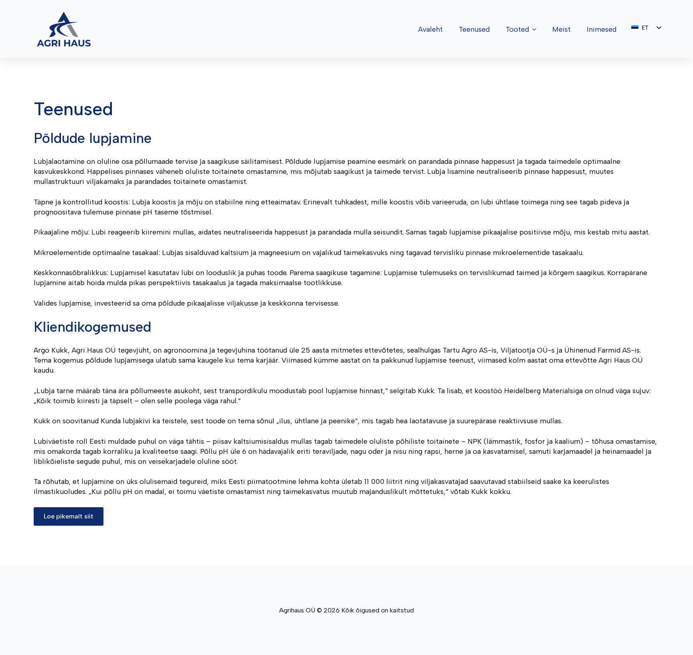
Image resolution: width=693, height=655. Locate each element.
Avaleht (430, 29)
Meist (561, 29)
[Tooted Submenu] (536, 29)
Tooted (517, 29)
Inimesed (601, 29)
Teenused (474, 29)
